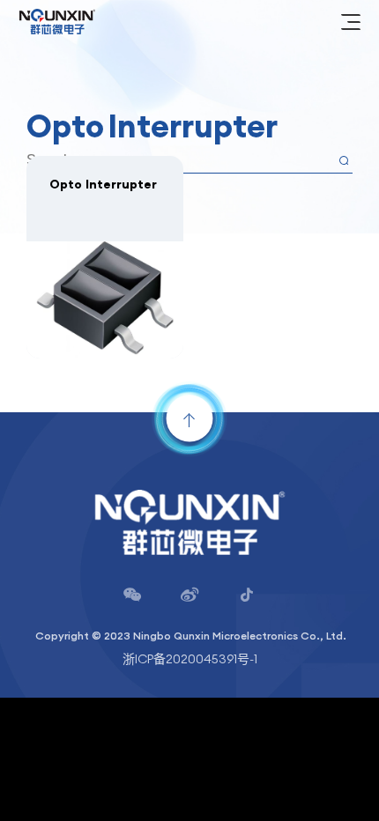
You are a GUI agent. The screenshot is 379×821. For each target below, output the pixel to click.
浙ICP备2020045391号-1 (190, 659)
